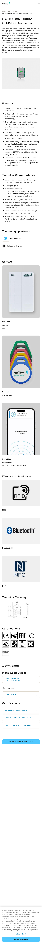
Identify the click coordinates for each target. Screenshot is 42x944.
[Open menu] (39, 3)
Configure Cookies (20, 934)
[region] (21, 925)
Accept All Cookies (21, 939)
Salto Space (15, 238)
